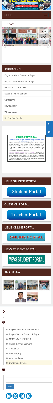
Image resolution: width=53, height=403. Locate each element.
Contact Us (9, 99)
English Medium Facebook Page (19, 75)
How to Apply (10, 105)
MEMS (8, 15)
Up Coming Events (13, 117)
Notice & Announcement (15, 93)
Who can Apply (11, 111)
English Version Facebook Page (19, 81)
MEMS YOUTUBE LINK (15, 87)
